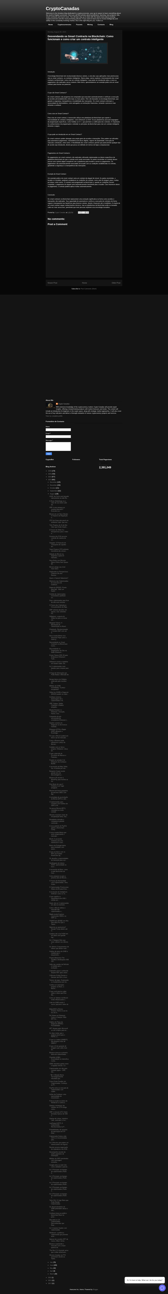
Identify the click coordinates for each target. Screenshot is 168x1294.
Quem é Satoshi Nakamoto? (58, 578)
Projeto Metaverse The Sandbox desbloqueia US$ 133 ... (59, 959)
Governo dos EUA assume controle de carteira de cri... (58, 538)
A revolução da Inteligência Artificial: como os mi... (58, 893)
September (54, 491)
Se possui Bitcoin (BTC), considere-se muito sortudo (57, 810)
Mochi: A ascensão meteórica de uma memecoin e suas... (56, 840)
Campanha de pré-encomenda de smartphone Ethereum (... (58, 718)
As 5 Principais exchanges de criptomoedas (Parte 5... (58, 1171)
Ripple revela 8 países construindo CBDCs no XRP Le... (57, 916)
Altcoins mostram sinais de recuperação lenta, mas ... (58, 816)
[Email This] (79, 212)
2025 (50, 474)
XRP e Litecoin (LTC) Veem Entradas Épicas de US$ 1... (58, 1113)
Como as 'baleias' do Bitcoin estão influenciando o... (58, 999)
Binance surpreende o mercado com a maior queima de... (57, 1245)
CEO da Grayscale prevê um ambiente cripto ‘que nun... (59, 521)
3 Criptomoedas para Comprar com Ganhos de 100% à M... (58, 803)
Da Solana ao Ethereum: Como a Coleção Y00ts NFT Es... (57, 1017)
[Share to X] (83, 212)
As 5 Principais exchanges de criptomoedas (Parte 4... (58, 1178)
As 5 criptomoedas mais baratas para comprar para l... (58, 668)
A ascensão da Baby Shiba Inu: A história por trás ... (58, 767)
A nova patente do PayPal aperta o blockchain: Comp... (58, 827)
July (51, 1262)
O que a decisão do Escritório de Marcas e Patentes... (57, 755)
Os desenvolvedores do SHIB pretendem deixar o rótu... (58, 1208)
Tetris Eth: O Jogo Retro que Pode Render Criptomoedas (58, 1202)
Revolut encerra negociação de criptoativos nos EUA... (59, 1148)
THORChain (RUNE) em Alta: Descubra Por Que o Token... (59, 922)
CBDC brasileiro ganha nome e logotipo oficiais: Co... (58, 1064)
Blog (111, 24)
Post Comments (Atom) (88, 289)
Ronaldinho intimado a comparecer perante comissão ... (56, 821)
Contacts (101, 24)
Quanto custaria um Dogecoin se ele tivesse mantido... (58, 724)
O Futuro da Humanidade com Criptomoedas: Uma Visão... (58, 882)
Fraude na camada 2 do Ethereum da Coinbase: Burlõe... (58, 761)
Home (50, 24)
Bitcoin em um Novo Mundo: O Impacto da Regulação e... (58, 515)
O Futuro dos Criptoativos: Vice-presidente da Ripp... (58, 606)
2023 (50, 479)
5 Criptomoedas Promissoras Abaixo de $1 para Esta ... (59, 888)
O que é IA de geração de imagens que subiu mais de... (58, 1047)
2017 (50, 1283)
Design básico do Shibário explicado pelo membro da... (58, 681)
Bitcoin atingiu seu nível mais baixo (57, 568)
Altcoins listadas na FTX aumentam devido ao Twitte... (57, 1256)
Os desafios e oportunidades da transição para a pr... (58, 859)
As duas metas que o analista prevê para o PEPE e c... (57, 1035)
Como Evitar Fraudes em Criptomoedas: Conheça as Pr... (58, 1083)
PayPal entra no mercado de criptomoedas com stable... (58, 1089)
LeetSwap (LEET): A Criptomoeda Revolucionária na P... (57, 1125)
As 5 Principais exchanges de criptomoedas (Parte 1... (58, 1195)
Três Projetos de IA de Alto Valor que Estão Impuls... (58, 526)
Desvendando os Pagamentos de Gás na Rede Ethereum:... (58, 650)
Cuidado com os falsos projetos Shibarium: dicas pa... (58, 748)
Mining (90, 24)
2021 (50, 1280)
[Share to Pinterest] (88, 212)
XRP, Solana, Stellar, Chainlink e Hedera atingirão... (56, 705)
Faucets (79, 24)
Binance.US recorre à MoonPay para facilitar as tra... (58, 779)
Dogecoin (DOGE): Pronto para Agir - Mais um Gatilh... (58, 589)
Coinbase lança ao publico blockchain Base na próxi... (58, 1215)
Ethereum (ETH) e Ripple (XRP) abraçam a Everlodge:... (57, 731)
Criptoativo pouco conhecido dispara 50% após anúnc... (59, 971)
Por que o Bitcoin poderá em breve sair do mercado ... (58, 737)
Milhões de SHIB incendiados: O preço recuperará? (57, 687)
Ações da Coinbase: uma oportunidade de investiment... (57, 1096)
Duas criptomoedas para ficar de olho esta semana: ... (59, 601)
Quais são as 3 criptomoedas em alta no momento (59, 904)
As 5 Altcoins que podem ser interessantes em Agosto (58, 1143)
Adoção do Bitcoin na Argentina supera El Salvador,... (56, 555)
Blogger (95, 1289)
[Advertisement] (63, 312)
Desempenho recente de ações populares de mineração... (57, 1153)
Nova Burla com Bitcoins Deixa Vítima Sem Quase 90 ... (58, 562)
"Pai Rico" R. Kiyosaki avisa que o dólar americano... (58, 1251)
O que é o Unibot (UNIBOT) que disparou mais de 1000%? (58, 1041)
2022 (50, 1277)
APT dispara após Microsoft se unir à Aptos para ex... (58, 1029)
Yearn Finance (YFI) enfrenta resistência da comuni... (58, 550)
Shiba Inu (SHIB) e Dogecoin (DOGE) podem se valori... (59, 693)
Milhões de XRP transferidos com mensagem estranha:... (58, 1160)
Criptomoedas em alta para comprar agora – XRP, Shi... (58, 1070)
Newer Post (52, 283)
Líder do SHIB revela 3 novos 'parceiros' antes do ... (58, 1004)
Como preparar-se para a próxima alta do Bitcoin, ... (59, 877)
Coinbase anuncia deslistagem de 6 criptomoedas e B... (56, 698)
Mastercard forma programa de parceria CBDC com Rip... (58, 792)
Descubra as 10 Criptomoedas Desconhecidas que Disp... (56, 1222)
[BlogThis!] (81, 212)
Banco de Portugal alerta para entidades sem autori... (57, 847)
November (53, 485)
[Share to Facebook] (85, 212)
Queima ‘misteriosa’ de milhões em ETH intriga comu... (58, 1107)
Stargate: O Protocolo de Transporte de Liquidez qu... (57, 544)
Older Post (116, 283)
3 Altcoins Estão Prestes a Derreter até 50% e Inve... (58, 976)
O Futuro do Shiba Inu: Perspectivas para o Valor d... (58, 531)
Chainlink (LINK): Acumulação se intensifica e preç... (59, 1059)
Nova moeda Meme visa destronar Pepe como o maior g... (58, 637)
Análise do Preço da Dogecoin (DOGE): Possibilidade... (56, 1023)
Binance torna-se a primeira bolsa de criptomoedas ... (58, 1053)
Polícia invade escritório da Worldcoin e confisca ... (58, 1102)
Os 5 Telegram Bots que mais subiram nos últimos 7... (58, 942)
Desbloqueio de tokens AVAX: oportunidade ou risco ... (57, 865)
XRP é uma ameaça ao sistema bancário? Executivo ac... (57, 509)
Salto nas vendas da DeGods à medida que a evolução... (59, 966)
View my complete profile (54, 416)
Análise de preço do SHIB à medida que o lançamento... (58, 953)
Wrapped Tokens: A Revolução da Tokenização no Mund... (58, 624)
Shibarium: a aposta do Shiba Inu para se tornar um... (58, 618)
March (52, 1274)
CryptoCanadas (62, 8)
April (51, 1271)
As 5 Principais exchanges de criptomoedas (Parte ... (58, 1183)
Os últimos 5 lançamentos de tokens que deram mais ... (59, 947)
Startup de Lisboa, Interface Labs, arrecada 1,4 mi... (58, 1119)
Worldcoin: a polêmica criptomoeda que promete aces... (58, 1234)
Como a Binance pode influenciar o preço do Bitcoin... (57, 742)
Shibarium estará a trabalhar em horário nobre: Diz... (58, 662)
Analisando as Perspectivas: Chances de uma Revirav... (58, 573)
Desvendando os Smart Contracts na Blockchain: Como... (58, 644)
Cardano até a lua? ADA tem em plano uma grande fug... (58, 935)
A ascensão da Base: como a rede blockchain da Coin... (58, 871)
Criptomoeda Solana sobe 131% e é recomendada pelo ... (58, 1138)
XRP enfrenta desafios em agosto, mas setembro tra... (58, 611)
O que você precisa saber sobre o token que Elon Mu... (57, 993)
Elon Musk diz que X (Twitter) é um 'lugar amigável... (56, 786)
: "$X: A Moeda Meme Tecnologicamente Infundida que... (56, 1076)
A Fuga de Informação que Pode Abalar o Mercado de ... (59, 674)
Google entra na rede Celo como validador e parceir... (59, 1166)
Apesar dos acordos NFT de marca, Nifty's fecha (58, 1240)
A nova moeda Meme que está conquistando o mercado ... (57, 834)
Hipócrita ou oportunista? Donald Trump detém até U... (58, 929)
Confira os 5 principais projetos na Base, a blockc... (56, 986)
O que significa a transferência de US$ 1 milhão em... (57, 898)
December (53, 482)
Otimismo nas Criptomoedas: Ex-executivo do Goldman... (59, 582)
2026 (50, 471)
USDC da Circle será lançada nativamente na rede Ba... (59, 497)
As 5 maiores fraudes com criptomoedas (58, 1229)
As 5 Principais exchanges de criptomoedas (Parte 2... (58, 1189)
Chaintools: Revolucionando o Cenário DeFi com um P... (58, 631)
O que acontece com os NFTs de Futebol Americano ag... (57, 853)
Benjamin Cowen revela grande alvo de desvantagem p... (57, 773)
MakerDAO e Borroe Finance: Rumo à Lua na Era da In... (58, 1010)
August (52, 494)
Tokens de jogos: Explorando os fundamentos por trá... (59, 981)
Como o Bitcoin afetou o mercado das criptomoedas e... (57, 909)
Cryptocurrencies (64, 24)
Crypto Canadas (63, 404)
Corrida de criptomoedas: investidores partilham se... (57, 595)
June (52, 1265)
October (53, 488)
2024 (50, 477)
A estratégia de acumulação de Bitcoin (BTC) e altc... (58, 798)
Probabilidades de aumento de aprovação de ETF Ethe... (58, 1131)
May (51, 1268)
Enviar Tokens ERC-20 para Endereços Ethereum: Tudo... (58, 657)
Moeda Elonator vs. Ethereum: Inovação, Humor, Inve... (57, 711)
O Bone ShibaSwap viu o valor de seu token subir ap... (58, 502)
